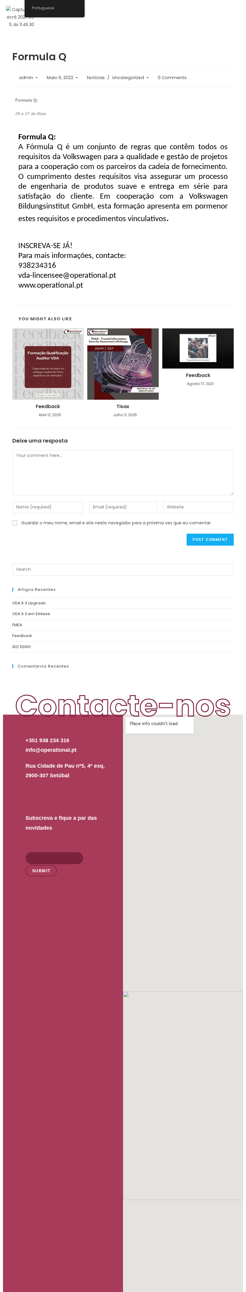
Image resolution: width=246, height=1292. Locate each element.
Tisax (122, 406)
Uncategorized (128, 78)
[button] (233, 11)
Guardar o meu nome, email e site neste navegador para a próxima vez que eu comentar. (116, 523)
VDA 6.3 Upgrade (29, 603)
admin (26, 78)
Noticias (96, 78)
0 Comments (172, 78)
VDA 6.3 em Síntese (31, 614)
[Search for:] (123, 569)
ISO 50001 (21, 647)
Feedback (48, 406)
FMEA (17, 625)
